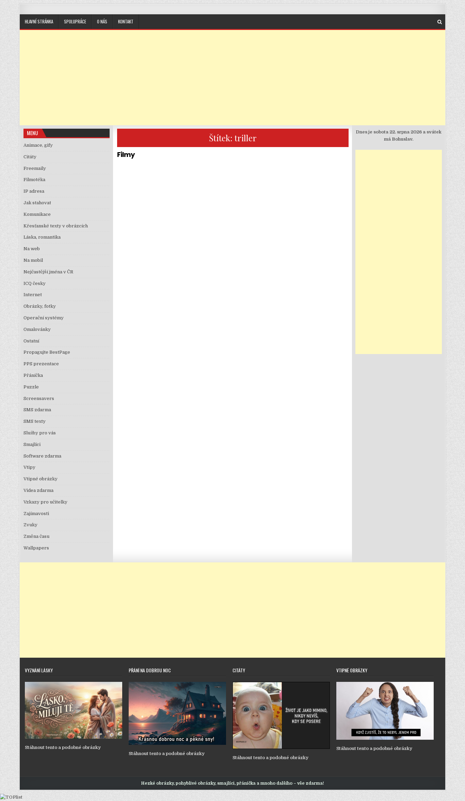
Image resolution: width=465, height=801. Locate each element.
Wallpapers (36, 547)
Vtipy (29, 467)
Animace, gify (38, 145)
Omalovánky (37, 329)
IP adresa (33, 191)
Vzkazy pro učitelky (45, 501)
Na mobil (33, 260)
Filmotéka (34, 179)
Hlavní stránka (39, 21)
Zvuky (30, 524)
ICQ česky (34, 283)
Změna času (36, 536)
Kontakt (125, 21)
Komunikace (37, 214)
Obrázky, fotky (39, 306)
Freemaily (34, 168)
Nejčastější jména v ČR (48, 271)
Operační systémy (43, 317)
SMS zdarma (37, 409)
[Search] (439, 22)
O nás (102, 21)
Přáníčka (33, 375)
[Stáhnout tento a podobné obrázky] (73, 737)
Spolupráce (75, 21)
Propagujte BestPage (46, 352)
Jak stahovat (37, 202)
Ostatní (31, 340)
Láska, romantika (42, 237)
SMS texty (34, 421)
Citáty (29, 156)
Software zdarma (42, 456)
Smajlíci (32, 444)
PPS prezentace (41, 363)
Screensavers (38, 398)
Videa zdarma (38, 490)
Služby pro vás (39, 432)
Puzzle (31, 386)
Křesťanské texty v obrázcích (55, 225)
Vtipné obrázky (40, 478)
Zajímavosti (36, 513)
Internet (32, 294)
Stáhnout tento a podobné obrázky (63, 747)
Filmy (126, 154)
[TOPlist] (11, 797)
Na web (31, 248)
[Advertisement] (232, 77)
